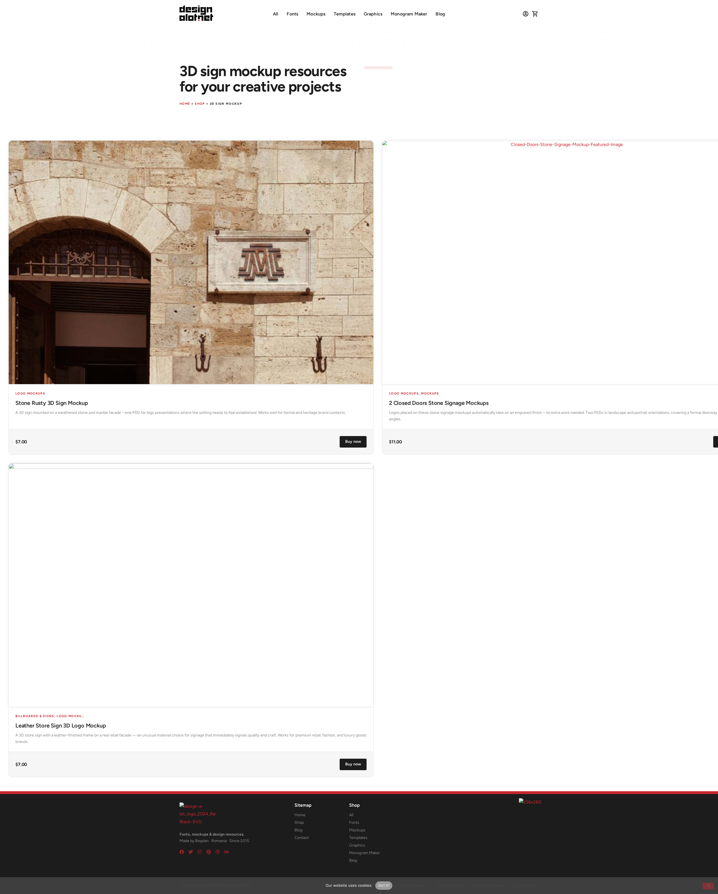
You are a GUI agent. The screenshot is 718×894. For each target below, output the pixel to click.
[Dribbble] (217, 852)
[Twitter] (190, 852)
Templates (344, 14)
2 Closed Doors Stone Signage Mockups (439, 403)
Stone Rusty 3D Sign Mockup (51, 403)
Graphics (373, 14)
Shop (200, 104)
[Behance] (226, 852)
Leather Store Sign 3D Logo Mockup (60, 725)
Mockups (316, 14)
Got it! (384, 885)
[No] (708, 886)
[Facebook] (182, 852)
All (275, 14)
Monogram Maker (409, 14)
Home (185, 104)
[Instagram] (199, 852)
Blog (440, 14)
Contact (301, 837)
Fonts (292, 14)
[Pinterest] (208, 852)
